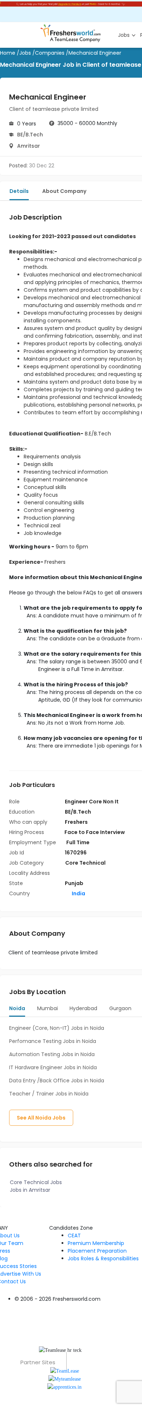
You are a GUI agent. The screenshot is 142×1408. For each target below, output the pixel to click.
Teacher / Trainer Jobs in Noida (48, 1093)
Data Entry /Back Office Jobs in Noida (56, 1080)
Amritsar (28, 146)
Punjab (74, 883)
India (78, 893)
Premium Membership (96, 1243)
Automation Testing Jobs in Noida (52, 1054)
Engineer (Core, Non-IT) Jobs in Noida (56, 1028)
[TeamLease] (64, 1370)
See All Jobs (41, 1117)
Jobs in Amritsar (30, 1190)
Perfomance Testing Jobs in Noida (52, 1041)
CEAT (74, 1235)
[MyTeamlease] (64, 1378)
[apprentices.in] (64, 1386)
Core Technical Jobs (36, 1182)
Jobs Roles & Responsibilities (103, 1258)
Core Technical (85, 862)
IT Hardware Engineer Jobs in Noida (53, 1067)
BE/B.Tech (30, 134)
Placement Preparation (97, 1250)
